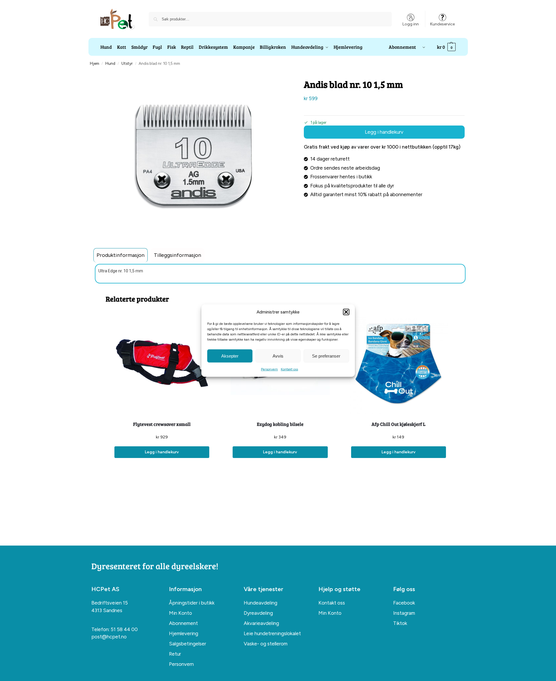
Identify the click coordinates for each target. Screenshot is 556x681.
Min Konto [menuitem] (180, 613)
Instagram (404, 613)
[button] (346, 312)
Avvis (278, 355)
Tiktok (400, 623)
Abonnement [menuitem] (183, 623)
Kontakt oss (289, 369)
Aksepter (229, 355)
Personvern (269, 369)
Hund (110, 63)
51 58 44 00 (124, 629)
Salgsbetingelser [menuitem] (187, 644)
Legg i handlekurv (384, 132)
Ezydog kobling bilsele (280, 424)
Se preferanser (326, 355)
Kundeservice (442, 24)
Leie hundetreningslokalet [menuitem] (272, 633)
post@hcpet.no (109, 637)
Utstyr (127, 63)
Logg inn (410, 24)
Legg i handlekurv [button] (162, 452)
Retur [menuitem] (175, 654)
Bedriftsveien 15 (109, 603)
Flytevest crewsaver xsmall (162, 424)
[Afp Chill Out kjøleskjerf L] (398, 364)
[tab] (120, 255)
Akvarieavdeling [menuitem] (261, 623)
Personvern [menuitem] (181, 664)
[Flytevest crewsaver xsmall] (162, 364)
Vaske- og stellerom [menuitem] (265, 644)
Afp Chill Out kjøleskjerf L (399, 424)
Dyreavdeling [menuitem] (258, 613)
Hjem (94, 63)
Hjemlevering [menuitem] (183, 633)
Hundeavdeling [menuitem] (260, 603)
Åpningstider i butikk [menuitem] (192, 603)
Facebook (404, 603)
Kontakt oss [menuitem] (331, 603)
